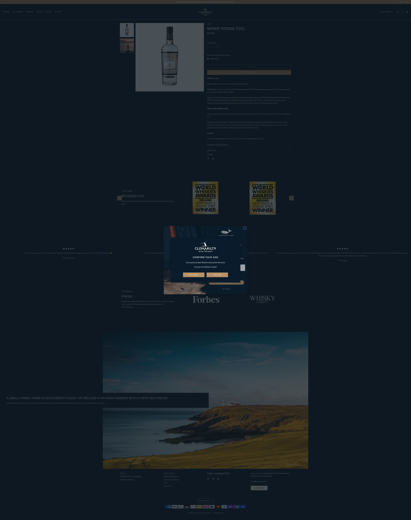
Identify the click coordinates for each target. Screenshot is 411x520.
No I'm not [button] (193, 275)
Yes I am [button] (217, 275)
